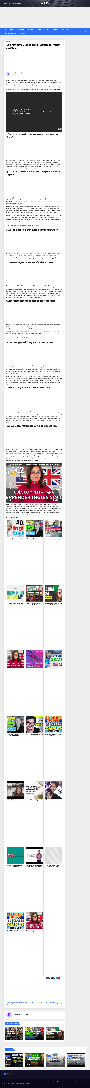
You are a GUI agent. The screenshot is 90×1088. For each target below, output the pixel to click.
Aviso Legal (59, 1081)
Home (54, 1081)
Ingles (39, 29)
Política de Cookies (82, 1081)
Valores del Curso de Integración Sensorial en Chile (75, 1059)
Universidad (20, 29)
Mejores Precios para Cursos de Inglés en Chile (33, 1033)
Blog (68, 29)
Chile (62, 29)
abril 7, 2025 (10, 1062)
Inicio (11, 29)
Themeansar (26, 1083)
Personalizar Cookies (72, 1081)
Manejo (46, 29)
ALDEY (45, 3)
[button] (85, 31)
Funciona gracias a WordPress (10, 1083)
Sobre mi (84, 1085)
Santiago (55, 29)
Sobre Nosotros (10, 33)
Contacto (22, 33)
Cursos (30, 29)
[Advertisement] (45, 17)
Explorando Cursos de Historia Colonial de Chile (55, 1059)
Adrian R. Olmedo (18, 73)
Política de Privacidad (76, 1085)
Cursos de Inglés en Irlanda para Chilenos (54, 1033)
